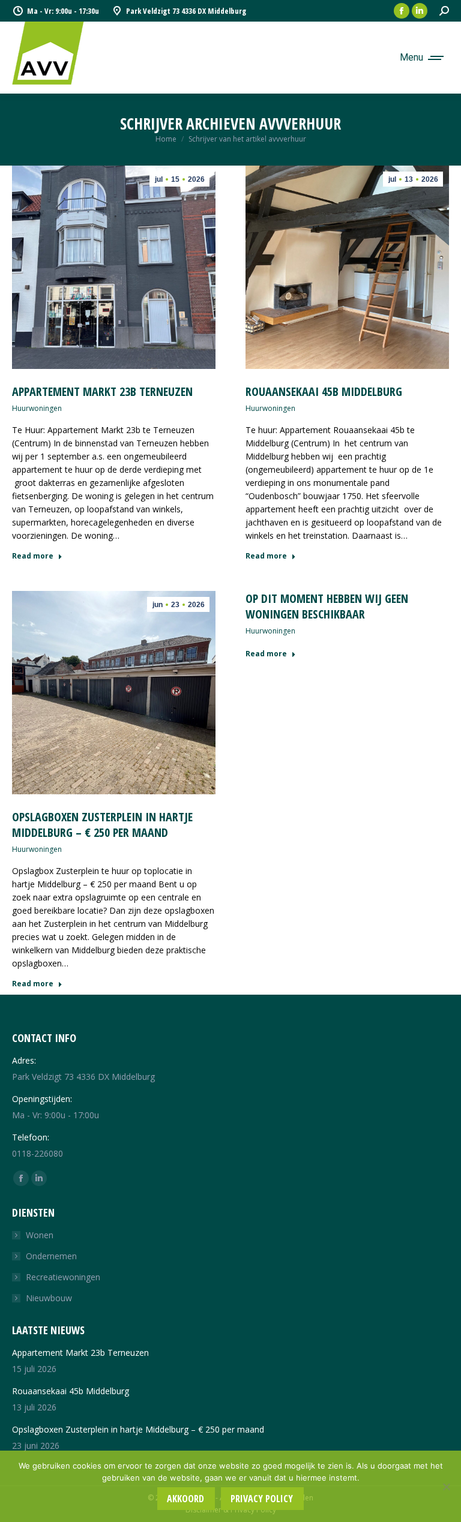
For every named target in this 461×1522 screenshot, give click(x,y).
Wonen (39, 1235)
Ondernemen (51, 1256)
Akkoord (185, 1498)
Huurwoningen (37, 408)
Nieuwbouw (49, 1298)
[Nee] (446, 1487)
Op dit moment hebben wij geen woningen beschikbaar (327, 606)
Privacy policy (261, 1498)
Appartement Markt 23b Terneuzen (102, 391)
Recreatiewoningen (63, 1277)
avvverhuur (300, 123)
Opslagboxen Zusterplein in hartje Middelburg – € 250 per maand (102, 824)
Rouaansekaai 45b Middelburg (324, 391)
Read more (32, 556)
